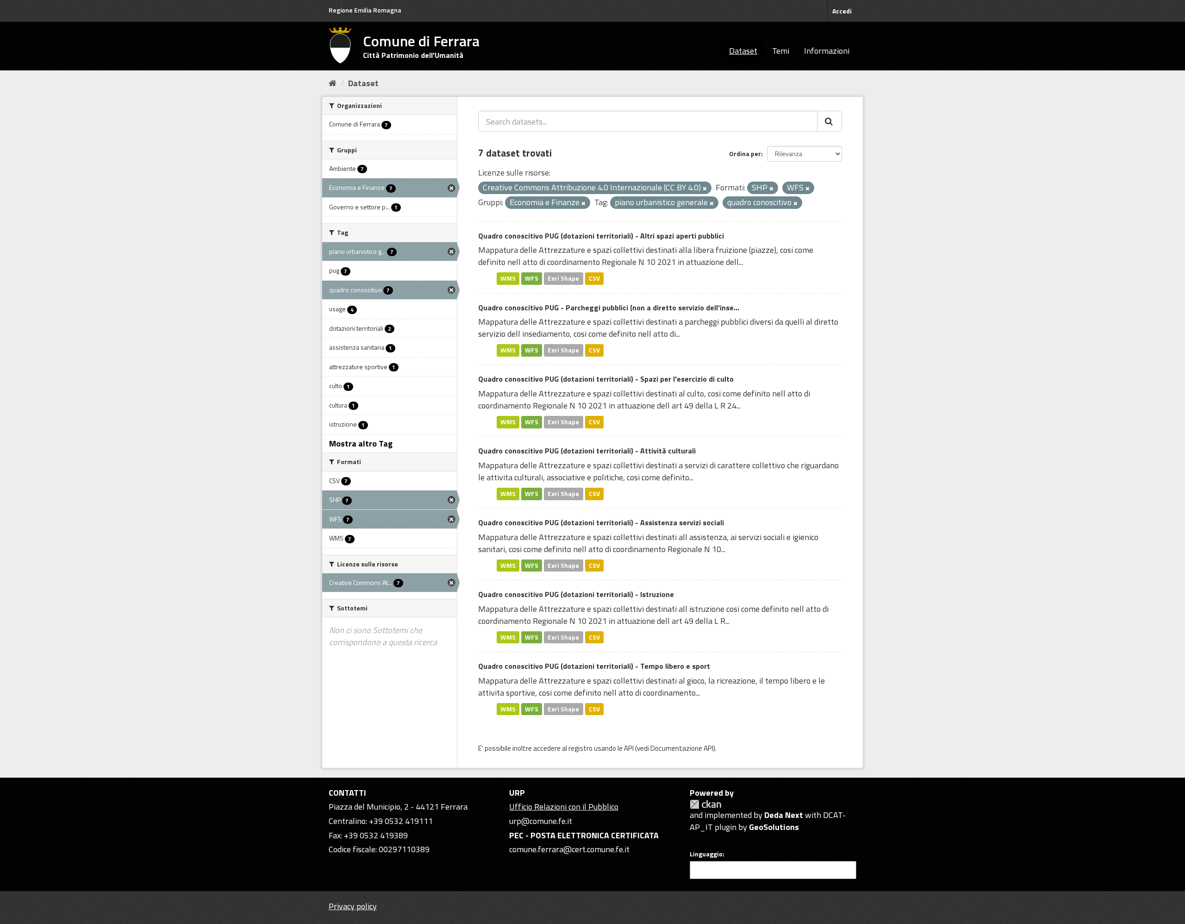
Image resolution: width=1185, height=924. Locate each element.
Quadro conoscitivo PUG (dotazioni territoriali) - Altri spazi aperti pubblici (601, 235)
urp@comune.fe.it (540, 821)
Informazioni (826, 50)
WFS (531, 278)
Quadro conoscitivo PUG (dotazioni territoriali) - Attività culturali (587, 450)
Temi (780, 50)
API (629, 748)
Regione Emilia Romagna (365, 10)
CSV (594, 278)
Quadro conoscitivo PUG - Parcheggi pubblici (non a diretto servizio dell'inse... (608, 307)
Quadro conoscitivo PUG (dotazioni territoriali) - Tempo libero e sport (594, 666)
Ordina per (745, 153)
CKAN (705, 804)
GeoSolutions (774, 827)
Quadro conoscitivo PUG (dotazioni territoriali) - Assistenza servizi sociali (601, 522)
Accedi (842, 11)
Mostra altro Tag (361, 443)
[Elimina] (705, 188)
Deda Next (783, 815)
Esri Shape (563, 278)
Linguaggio (706, 854)
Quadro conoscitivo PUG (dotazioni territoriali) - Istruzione (576, 594)
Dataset (743, 50)
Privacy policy (353, 906)
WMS (508, 278)
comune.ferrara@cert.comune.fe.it (569, 849)
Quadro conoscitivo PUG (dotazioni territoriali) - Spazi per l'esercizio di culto (606, 378)
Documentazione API (681, 748)
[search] (829, 121)
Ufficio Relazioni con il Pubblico (563, 806)
